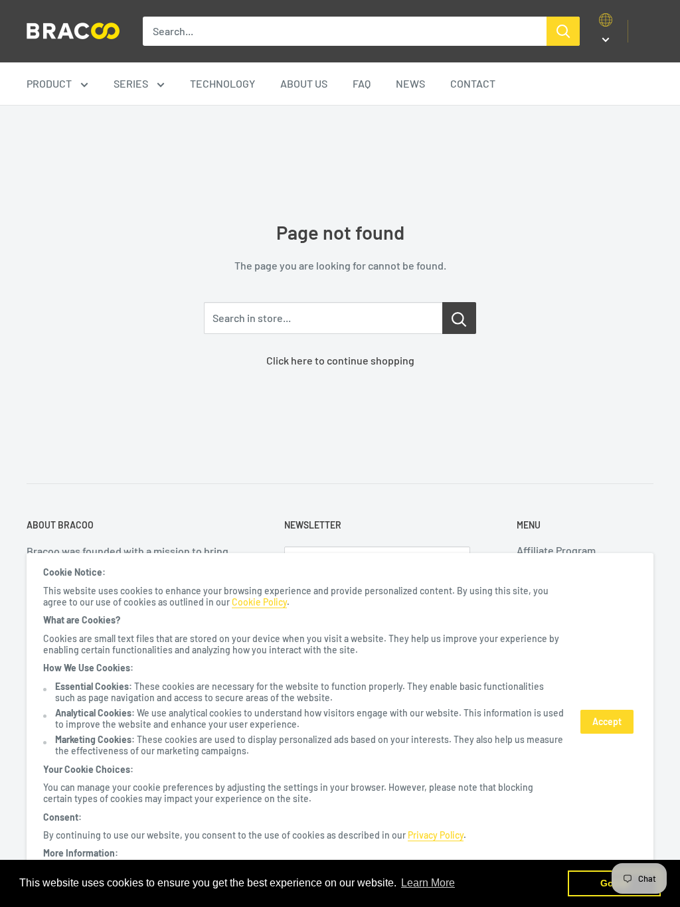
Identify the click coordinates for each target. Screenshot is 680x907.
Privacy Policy (436, 835)
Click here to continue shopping (340, 360)
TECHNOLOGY (222, 83)
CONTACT (472, 83)
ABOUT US (303, 83)
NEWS (410, 83)
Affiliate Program (556, 550)
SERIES (132, 83)
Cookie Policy (259, 602)
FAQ (362, 83)
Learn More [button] (428, 882)
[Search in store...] (459, 318)
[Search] (563, 31)
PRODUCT (50, 83)
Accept (607, 721)
